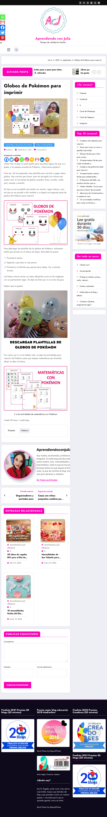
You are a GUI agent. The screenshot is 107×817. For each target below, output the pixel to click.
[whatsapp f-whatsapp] (95, 2)
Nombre (7, 667)
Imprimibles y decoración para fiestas (19, 145)
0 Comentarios (42, 150)
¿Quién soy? (85, 265)
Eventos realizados (87, 286)
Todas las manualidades (44, 145)
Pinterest (83, 93)
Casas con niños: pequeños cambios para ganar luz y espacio (50, 497)
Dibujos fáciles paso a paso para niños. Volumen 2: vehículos (34, 71)
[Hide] (1, 43)
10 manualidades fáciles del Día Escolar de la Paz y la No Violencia (16, 612)
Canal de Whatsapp (87, 111)
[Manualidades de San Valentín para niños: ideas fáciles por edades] (53, 530)
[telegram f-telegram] (98, 2)
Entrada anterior (26, 491)
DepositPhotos (55, 751)
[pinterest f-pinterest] (91, 2)
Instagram (83, 123)
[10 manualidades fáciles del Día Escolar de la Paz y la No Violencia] (18, 586)
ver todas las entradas (47, 480)
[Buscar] (16, 50)
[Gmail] (37, 159)
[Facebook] (6, 159)
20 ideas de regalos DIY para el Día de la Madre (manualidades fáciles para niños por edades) (17, 556)
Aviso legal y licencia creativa (48, 774)
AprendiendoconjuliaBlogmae (61, 450)
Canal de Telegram (87, 117)
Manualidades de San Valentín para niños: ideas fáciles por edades (51, 556)
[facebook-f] (80, 2)
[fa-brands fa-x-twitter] (84, 2)
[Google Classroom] (32, 159)
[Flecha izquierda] (94, 72)
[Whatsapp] (21, 159)
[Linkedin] (42, 159)
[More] (47, 159)
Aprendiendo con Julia (52, 38)
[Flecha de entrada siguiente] (66, 495)
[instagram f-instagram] (87, 2)
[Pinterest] (16, 159)
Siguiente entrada (45, 491)
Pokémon (9, 150)
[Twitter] (11, 159)
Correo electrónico (44, 667)
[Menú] (8, 50)
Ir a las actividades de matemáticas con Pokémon (35, 414)
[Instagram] (27, 159)
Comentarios (9, 641)
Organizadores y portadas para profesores (24, 497)
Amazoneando (85, 271)
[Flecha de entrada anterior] (4, 495)
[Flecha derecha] (99, 72)
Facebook (83, 99)
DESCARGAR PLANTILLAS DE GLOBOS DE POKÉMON (35, 345)
